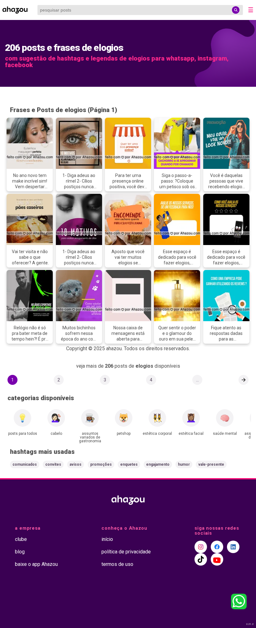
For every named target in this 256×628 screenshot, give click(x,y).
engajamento (158, 464)
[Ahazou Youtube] (217, 559)
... (197, 379)
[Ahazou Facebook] (217, 547)
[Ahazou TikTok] (200, 559)
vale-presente (211, 464)
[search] (235, 10)
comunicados (24, 464)
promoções (101, 464)
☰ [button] (251, 10)
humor (184, 464)
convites (53, 464)
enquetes (129, 464)
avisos (75, 464)
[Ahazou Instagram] (200, 547)
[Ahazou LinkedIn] (233, 547)
